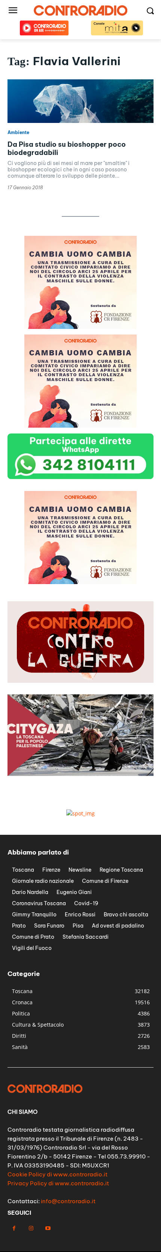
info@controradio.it (68, 1201)
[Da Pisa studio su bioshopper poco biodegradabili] (80, 101)
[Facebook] (14, 1228)
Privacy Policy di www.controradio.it (58, 1183)
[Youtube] (47, 1228)
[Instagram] (30, 1228)
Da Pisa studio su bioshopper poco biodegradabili (66, 148)
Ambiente (18, 132)
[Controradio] (80, 10)
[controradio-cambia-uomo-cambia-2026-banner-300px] (80, 326)
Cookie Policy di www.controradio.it (57, 1174)
